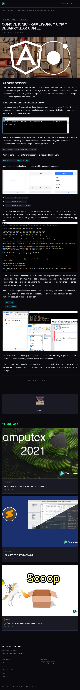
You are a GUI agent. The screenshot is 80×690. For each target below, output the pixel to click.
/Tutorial (8, 619)
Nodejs (66, 107)
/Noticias (8, 483)
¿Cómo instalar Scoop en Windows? (23, 624)
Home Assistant (7, 670)
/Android (11, 11)
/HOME (4, 11)
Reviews (4, 673)
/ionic (14, 19)
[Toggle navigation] (76, 3)
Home (3, 663)
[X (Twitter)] (48, 663)
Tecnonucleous (11, 646)
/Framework (23, 19)
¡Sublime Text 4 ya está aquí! (18, 555)
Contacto (5, 677)
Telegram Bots (7, 666)
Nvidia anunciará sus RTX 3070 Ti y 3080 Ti (25, 486)
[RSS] (53, 663)
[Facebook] (43, 663)
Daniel (40, 411)
